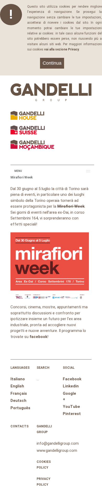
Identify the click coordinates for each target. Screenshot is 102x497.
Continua (52, 63)
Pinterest (72, 413)
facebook (38, 336)
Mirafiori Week (70, 206)
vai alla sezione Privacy (61, 49)
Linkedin (71, 386)
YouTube (71, 406)
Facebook (72, 379)
